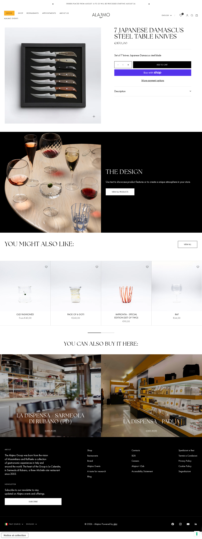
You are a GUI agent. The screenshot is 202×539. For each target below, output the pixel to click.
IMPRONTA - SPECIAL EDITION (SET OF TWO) (126, 316)
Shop (20, 13)
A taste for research (96, 471)
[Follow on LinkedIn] (195, 524)
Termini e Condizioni (187, 455)
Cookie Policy (184, 466)
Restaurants (33, 13)
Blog (89, 476)
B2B (134, 455)
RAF (177, 315)
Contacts (136, 450)
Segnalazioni (184, 471)
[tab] (39, 244)
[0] (180, 15)
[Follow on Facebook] (172, 524)
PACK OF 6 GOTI (75, 315)
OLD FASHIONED (25, 315)
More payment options (152, 80)
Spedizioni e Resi (186, 450)
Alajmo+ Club (138, 466)
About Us (64, 13)
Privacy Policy (184, 460)
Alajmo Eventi (11, 18)
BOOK (9, 13)
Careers (135, 460)
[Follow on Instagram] (180, 524)
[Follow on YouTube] (188, 524)
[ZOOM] (94, 116)
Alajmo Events (93, 466)
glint (115, 524)
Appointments (49, 13)
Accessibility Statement (142, 471)
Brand (90, 460)
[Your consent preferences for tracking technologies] (197, 534)
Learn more (50, 430)
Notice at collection (15, 535)
